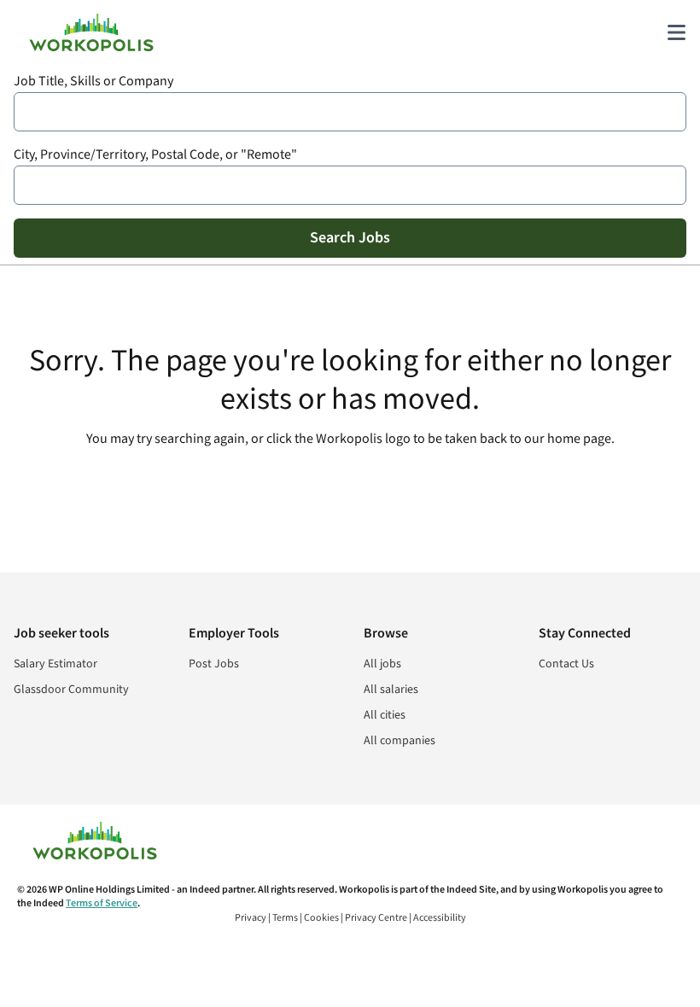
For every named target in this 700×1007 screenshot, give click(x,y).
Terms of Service (101, 903)
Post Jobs (214, 664)
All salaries (391, 689)
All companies (399, 740)
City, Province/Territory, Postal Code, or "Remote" (155, 155)
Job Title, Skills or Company (93, 81)
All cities (384, 715)
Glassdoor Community (71, 689)
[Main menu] (676, 32)
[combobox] (350, 111)
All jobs (382, 664)
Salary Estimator (55, 664)
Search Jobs (350, 237)
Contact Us (566, 664)
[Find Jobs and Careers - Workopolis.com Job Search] (91, 32)
